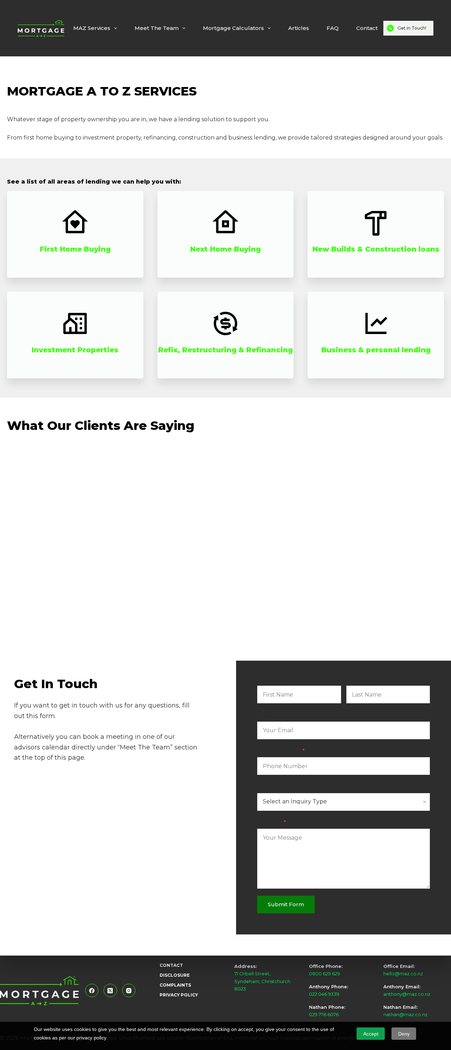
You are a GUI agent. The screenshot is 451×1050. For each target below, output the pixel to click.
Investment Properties (75, 350)
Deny (404, 1034)
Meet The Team (157, 28)
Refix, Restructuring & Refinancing (225, 350)
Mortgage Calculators (233, 28)
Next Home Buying (225, 249)
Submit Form (286, 904)
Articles (298, 28)
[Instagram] (129, 990)
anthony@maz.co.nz (406, 994)
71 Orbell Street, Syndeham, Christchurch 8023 (262, 981)
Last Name (361, 679)
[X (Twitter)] (110, 990)
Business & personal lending (376, 350)
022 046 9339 (324, 994)
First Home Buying (75, 249)
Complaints (175, 985)
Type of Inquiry (277, 786)
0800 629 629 (324, 973)
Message (269, 822)
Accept (370, 1034)
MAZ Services (91, 28)
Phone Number (278, 750)
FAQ (333, 28)
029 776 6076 (324, 1014)
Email (264, 714)
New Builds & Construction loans (376, 249)
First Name (272, 679)
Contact (367, 28)
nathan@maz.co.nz (405, 1014)
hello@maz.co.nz (403, 973)
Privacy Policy (179, 995)
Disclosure (175, 975)
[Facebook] (92, 990)
